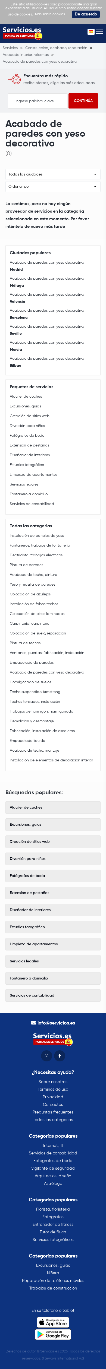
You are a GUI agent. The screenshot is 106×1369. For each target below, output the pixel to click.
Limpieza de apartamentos (33, 475)
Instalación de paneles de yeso (37, 536)
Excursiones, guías (25, 406)
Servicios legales (24, 484)
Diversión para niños (27, 426)
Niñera (53, 1273)
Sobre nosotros (53, 1082)
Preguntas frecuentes (53, 1112)
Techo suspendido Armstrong (35, 692)
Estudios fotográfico (27, 465)
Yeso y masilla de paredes (32, 584)
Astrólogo (53, 1184)
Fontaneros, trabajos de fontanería (40, 545)
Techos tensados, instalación (35, 702)
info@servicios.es (56, 1023)
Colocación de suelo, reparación (38, 633)
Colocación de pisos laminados (37, 614)
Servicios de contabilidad (32, 504)
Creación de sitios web (29, 416)
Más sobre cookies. (50, 14)
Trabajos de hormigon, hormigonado (41, 711)
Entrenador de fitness (53, 1225)
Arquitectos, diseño (53, 1176)
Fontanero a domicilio (29, 494)
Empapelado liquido (27, 741)
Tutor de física (53, 1232)
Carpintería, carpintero (29, 624)
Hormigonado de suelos (30, 682)
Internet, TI (53, 1146)
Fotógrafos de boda (27, 436)
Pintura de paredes (26, 565)
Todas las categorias (53, 1120)
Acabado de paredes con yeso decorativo (47, 266)
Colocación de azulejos (30, 594)
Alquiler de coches (26, 396)
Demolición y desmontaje (32, 721)
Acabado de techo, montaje (34, 750)
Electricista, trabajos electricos (36, 555)
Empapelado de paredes (32, 663)
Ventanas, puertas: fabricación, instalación (47, 653)
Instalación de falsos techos (34, 604)
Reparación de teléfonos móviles (53, 1281)
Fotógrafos (53, 1217)
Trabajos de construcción (53, 1288)
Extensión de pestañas (29, 445)
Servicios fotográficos (53, 1240)
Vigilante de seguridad (53, 1168)
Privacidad (53, 1097)
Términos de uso (53, 1089)
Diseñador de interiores (30, 455)
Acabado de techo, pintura (33, 575)
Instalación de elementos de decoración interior (51, 760)
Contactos (53, 1105)
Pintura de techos (25, 643)
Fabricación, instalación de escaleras (42, 731)
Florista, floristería (53, 1209)
